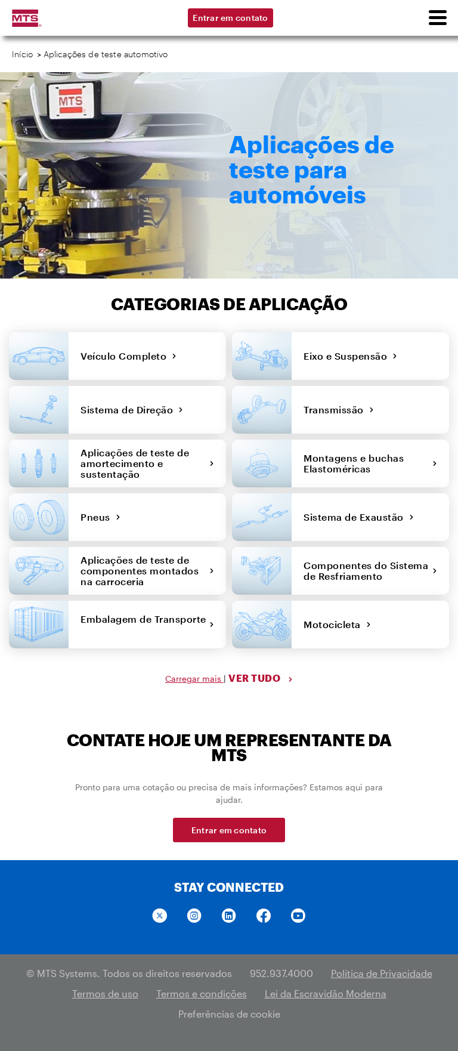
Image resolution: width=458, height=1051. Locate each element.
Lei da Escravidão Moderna (325, 993)
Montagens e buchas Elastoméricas (354, 463)
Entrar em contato (230, 18)
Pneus (98, 517)
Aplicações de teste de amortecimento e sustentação (135, 463)
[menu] (437, 18)
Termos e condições (201, 993)
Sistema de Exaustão (356, 517)
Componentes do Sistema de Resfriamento (366, 570)
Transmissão (336, 409)
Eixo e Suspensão (348, 355)
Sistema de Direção (129, 409)
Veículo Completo (126, 355)
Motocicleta (335, 624)
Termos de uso (105, 993)
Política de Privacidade (381, 973)
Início (22, 54)
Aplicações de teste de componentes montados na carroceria (140, 570)
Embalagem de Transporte (143, 624)
